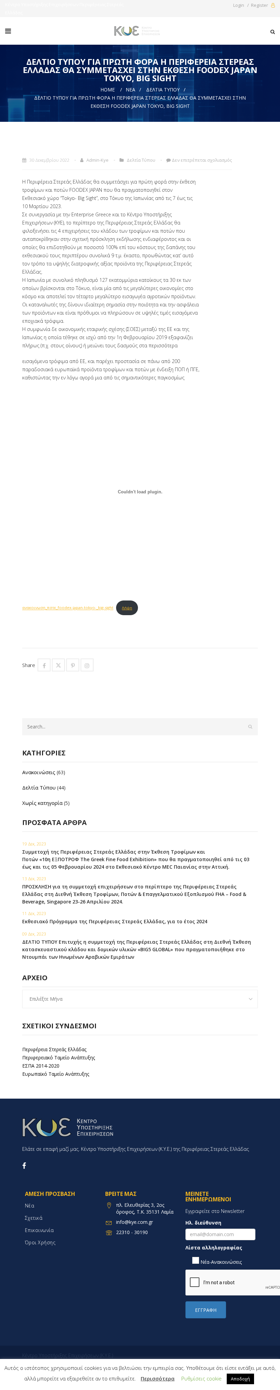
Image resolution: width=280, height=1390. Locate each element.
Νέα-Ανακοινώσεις (220, 1262)
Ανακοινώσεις (38, 772)
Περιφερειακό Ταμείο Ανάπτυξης (58, 1057)
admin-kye (97, 160)
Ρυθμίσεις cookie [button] (201, 1378)
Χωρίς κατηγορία (42, 802)
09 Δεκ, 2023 (34, 934)
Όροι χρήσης (40, 1242)
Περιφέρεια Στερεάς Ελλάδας (54, 1049)
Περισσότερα (157, 1378)
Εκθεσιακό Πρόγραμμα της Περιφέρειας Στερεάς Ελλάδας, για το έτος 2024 (114, 921)
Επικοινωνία (39, 1230)
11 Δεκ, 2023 (34, 913)
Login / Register (251, 5)
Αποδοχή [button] (240, 1379)
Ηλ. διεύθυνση (203, 1222)
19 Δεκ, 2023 (34, 844)
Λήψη (127, 607)
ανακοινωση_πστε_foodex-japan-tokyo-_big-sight (67, 607)
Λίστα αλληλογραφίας (213, 1247)
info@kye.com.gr (134, 1222)
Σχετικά (34, 1218)
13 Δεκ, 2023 (34, 879)
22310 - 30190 (132, 1232)
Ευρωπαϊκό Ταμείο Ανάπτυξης (55, 1074)
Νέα (130, 89)
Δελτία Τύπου (163, 89)
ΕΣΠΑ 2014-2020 (40, 1065)
